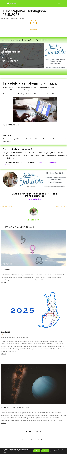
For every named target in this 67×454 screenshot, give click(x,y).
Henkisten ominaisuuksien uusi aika (15, 407)
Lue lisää (33, 29)
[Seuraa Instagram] (33, 431)
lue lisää (3, 282)
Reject (45, 450)
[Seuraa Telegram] (37, 431)
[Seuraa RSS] (40, 431)
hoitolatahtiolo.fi (35, 199)
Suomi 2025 (5, 332)
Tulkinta (21, 18)
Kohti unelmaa (6, 269)
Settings (55, 450)
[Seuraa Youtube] (30, 431)
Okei (37, 450)
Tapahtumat (14, 18)
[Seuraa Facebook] (26, 431)
